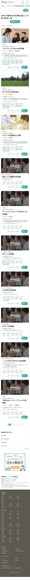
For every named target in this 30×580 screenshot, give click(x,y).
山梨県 (10, 513)
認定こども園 (4, 446)
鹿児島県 (3, 541)
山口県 (10, 531)
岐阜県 (10, 517)
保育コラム (4, 546)
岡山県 (18, 529)
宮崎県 (18, 539)
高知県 (18, 533)
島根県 (10, 529)
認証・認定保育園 (5, 439)
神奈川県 (10, 503)
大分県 (10, 539)
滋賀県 (3, 525)
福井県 (3, 513)
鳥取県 (3, 529)
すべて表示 (26, 448)
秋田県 (10, 497)
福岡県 (3, 537)
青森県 (10, 495)
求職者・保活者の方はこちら (7, 567)
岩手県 (18, 495)
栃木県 (18, 505)
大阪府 (3, 523)
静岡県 (18, 517)
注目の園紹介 (4, 552)
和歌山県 (18, 525)
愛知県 (3, 517)
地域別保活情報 (4, 550)
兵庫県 (10, 523)
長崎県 (18, 537)
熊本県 (3, 539)
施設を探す (4, 492)
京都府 (18, 523)
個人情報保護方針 (5, 562)
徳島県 (18, 531)
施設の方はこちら (18, 567)
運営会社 (16, 560)
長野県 (18, 513)
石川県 (18, 511)
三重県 (3, 519)
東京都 (3, 503)
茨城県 (10, 505)
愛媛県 (10, 533)
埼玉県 (18, 503)
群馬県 (3, 507)
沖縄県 (10, 541)
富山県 (10, 511)
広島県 (3, 531)
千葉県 (3, 505)
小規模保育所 (4, 442)
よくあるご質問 (4, 560)
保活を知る (4, 548)
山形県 (18, 497)
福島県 (3, 499)
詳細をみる (24, 67)
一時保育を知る (17, 548)
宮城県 (3, 497)
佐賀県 (10, 537)
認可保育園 (3, 435)
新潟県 (3, 511)
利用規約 (16, 558)
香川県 (3, 533)
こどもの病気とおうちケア (19, 550)
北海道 (3, 495)
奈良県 (10, 525)
